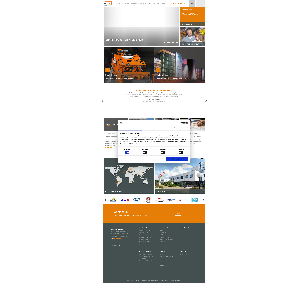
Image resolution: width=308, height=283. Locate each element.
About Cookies (175, 280)
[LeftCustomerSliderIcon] (105, 200)
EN (200, 3)
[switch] (145, 152)
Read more (108, 148)
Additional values (145, 3)
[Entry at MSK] (192, 36)
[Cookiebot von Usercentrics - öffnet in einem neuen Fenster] (181, 123)
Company (156, 3)
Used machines (143, 244)
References (134, 3)
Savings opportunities (145, 254)
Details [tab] (154, 128)
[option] (141, 26)
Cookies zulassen (177, 159)
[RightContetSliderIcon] (206, 100)
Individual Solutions (165, 246)
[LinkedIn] (112, 245)
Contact (159, 191)
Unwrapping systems (145, 237)
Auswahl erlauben (154, 159)
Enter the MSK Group (190, 44)
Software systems (144, 241)
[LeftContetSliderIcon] (103, 100)
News (161, 254)
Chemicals (163, 241)
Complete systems (144, 239)
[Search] (192, 3)
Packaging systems (144, 230)
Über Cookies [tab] (178, 128)
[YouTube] (115, 245)
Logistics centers (164, 244)
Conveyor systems (144, 235)
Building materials (165, 235)
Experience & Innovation (146, 261)
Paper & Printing (164, 237)
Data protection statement (150, 280)
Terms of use (164, 280)
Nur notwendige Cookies (131, 159)
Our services (142, 258)
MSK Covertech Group (114, 191)
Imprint (138, 280)
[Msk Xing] (117, 245)
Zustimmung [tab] (130, 128)
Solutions (117, 3)
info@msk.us (117, 238)
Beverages (163, 232)
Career (163, 3)
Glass (161, 230)
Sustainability (163, 261)
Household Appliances (166, 239)
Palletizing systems (144, 232)
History (162, 265)
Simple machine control (146, 256)
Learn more (183, 254)
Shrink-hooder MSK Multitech (124, 39)
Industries (125, 3)
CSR (161, 258)
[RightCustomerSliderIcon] (203, 200)
